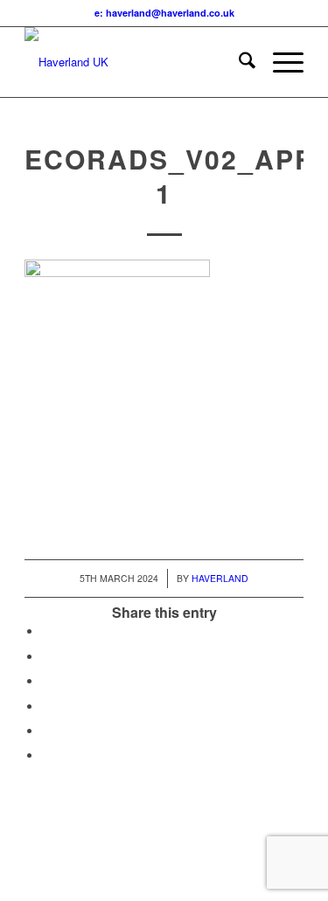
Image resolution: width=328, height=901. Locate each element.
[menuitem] (238, 62)
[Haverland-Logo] (136, 62)
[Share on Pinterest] (46, 681)
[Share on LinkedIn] (46, 706)
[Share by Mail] (46, 755)
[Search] (238, 62)
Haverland (220, 578)
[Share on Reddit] (46, 731)
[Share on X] (46, 656)
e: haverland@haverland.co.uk (164, 12)
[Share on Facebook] (46, 631)
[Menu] (279, 62)
